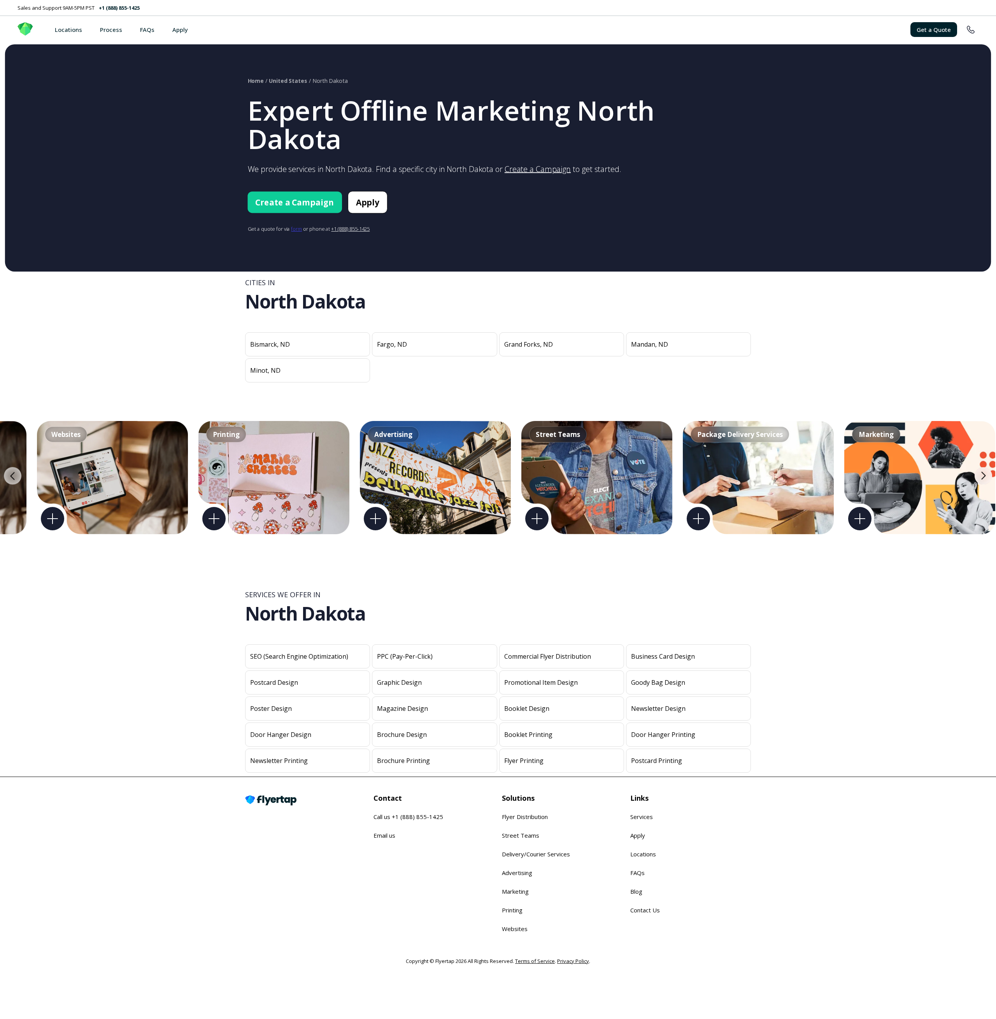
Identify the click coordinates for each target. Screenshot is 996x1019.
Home (256, 80)
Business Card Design (663, 656)
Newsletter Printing (279, 760)
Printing (512, 910)
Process (111, 29)
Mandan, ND (649, 344)
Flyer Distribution (525, 817)
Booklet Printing (528, 734)
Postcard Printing (656, 760)
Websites (515, 929)
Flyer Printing (524, 760)
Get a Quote (934, 29)
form (296, 228)
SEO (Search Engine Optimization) (299, 656)
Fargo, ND (392, 344)
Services (641, 817)
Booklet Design (526, 708)
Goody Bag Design (658, 682)
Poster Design (271, 708)
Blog (636, 891)
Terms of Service (535, 961)
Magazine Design (402, 708)
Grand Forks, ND (528, 344)
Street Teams (520, 835)
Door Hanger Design (280, 734)
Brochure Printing (403, 760)
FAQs (147, 29)
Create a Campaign (538, 169)
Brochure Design (402, 734)
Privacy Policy (573, 961)
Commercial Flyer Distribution (547, 656)
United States (288, 80)
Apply (180, 29)
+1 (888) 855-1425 (119, 7)
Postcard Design (274, 682)
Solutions (518, 798)
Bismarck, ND (270, 344)
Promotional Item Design (541, 682)
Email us (384, 835)
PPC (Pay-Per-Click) (405, 656)
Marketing (515, 891)
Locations (68, 29)
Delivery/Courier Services (536, 854)
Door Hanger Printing (663, 734)
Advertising (517, 873)
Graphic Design (399, 682)
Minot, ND (265, 370)
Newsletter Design (658, 708)
